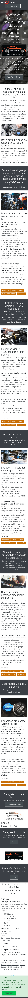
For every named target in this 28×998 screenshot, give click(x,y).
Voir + (14, 842)
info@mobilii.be (12, 6)
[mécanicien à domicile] (8, 2)
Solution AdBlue (21, 293)
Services (21, 290)
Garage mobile (5, 290)
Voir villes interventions (14, 804)
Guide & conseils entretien (8, 293)
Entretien (14, 290)
